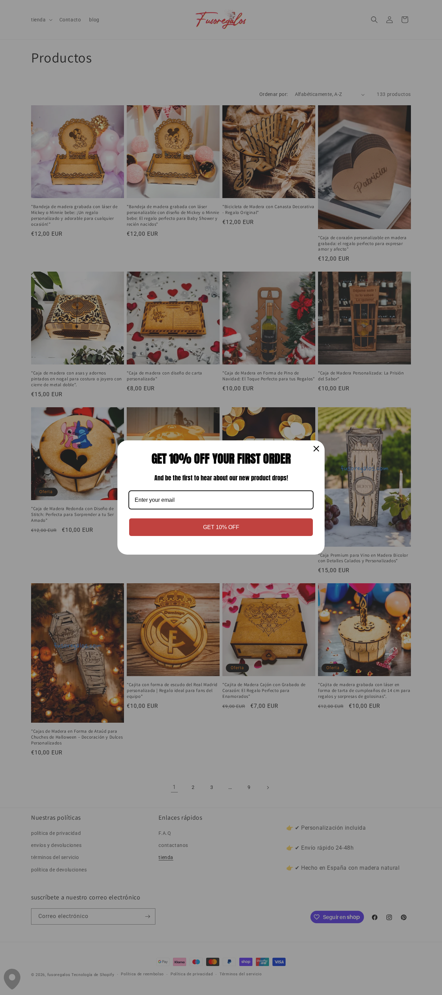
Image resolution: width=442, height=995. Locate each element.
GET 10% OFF (221, 527)
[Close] (316, 448)
